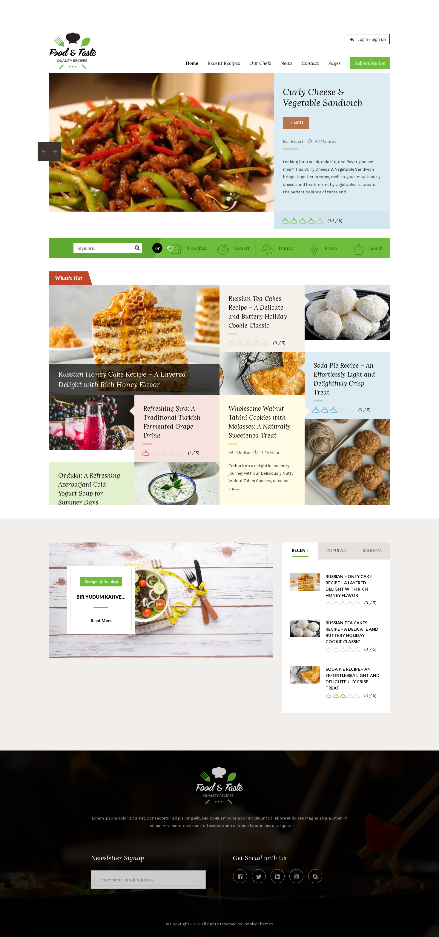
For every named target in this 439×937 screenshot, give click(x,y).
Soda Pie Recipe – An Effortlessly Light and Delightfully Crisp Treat (344, 378)
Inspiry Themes (258, 924)
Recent (300, 550)
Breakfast (196, 248)
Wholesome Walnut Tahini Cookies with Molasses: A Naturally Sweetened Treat (259, 421)
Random (372, 550)
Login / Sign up (371, 39)
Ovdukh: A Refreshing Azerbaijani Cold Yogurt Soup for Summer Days (89, 488)
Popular (336, 550)
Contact (310, 63)
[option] (161, 142)
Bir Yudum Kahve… (100, 597)
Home (191, 63)
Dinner (285, 248)
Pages (334, 63)
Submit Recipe (369, 63)
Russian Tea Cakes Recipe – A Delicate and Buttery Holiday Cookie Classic (257, 311)
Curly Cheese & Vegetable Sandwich (323, 97)
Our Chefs (260, 63)
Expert (297, 141)
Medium (244, 452)
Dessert (241, 248)
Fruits (330, 248)
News (286, 63)
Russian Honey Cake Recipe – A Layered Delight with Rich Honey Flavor (349, 586)
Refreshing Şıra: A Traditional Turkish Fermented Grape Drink (171, 421)
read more (101, 620)
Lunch (295, 122)
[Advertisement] (219, 13)
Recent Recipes (224, 63)
